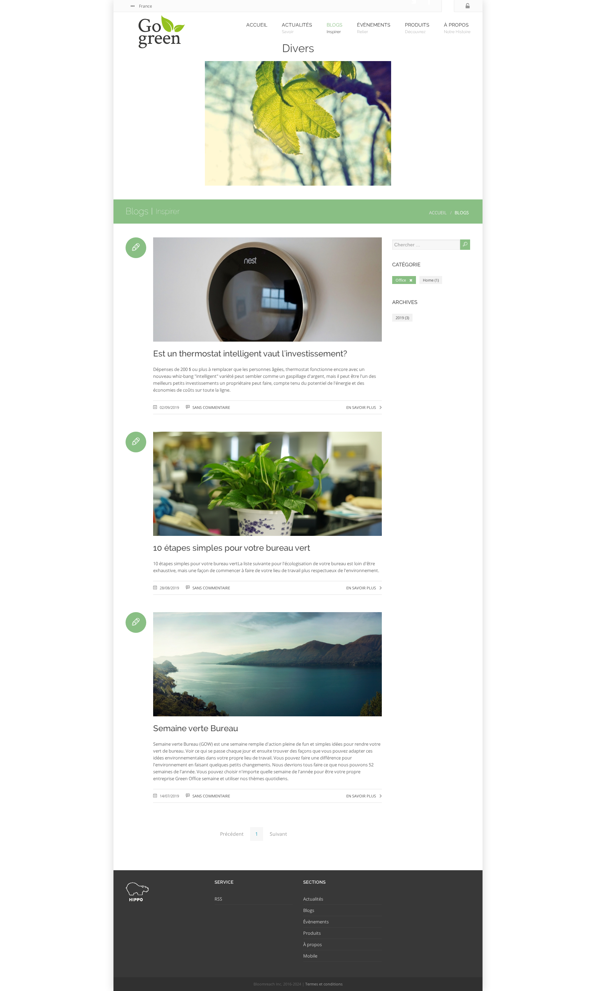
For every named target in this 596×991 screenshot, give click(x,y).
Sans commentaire (211, 407)
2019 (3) (402, 317)
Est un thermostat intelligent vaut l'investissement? (250, 354)
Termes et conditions (323, 984)
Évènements (316, 922)
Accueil (438, 212)
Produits (312, 933)
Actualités (313, 899)
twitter (409, 6)
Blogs (137, 211)
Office (401, 280)
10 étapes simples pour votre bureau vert (231, 548)
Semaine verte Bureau (195, 728)
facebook (423, 6)
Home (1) (431, 280)
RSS (218, 899)
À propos (312, 944)
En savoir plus (361, 407)
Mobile (310, 956)
